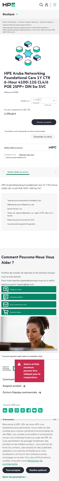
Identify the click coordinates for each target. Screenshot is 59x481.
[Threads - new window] (22, 410)
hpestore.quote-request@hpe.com (17, 284)
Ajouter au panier (44, 122)
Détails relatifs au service (13, 147)
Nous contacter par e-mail (18, 304)
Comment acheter (15, 312)
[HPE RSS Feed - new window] (40, 410)
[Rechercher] (41, 4)
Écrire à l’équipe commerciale (20, 392)
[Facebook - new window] (28, 410)
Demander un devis (43, 136)
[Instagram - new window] (17, 410)
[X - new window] (11, 410)
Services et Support (46, 22)
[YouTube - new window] (34, 410)
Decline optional (38, 470)
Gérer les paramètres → (14, 476)
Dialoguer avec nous (26, 154)
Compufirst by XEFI (19, 109)
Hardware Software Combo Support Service (16, 25)
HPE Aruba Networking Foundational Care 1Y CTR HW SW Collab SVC (25, 27)
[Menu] (54, 4)
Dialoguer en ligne (16, 289)
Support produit (12, 385)
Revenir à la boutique (9, 22)
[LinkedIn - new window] (5, 410)
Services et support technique (28, 22)
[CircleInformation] (29, 110)
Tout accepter (13, 470)
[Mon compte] (46, 4)
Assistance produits (16, 297)
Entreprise (8, 419)
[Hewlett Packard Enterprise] (9, 4)
